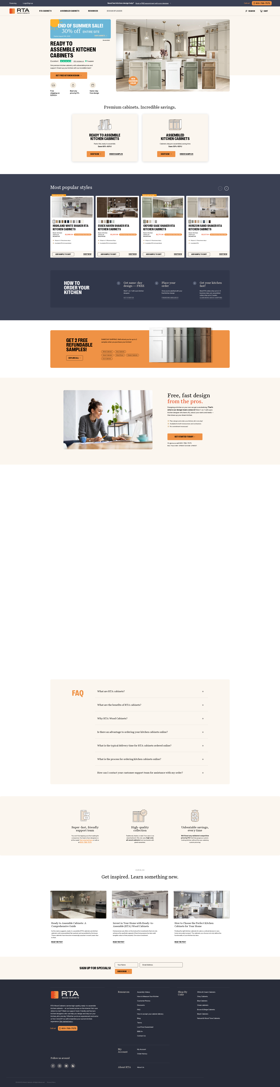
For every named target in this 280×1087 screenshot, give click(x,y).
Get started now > (66, 1021)
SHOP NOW (94, 154)
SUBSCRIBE (122, 971)
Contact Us (141, 1036)
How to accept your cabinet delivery (150, 1014)
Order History (142, 1054)
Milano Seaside (269, 652)
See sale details (106, 40)
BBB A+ (140, 1031)
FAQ (138, 1009)
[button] (226, 188)
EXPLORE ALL (73, 358)
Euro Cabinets (107, 358)
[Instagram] (59, 1066)
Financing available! (170, 298)
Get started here (86, 840)
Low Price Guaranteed (145, 1027)
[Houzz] (73, 1066)
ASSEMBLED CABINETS (69, 11)
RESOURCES (93, 11)
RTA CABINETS (45, 11)
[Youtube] (66, 1066)
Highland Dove (89, 652)
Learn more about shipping (211, 298)
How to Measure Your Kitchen (148, 996)
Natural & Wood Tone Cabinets (208, 1018)
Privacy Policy (51, 1082)
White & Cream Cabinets (206, 992)
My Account (141, 1049)
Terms (139, 1023)
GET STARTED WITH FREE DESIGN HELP (140, 597)
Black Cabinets (202, 1014)
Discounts (141, 1005)
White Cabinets (107, 351)
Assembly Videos (143, 992)
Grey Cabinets (120, 351)
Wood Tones (119, 355)
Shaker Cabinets (132, 355)
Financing (13, 3)
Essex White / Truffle (9, 652)
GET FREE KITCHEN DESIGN (67, 75)
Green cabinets (202, 1005)
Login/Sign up (28, 3)
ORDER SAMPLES (116, 154)
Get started (129, 298)
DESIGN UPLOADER (114, 11)
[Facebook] (53, 1066)
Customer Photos (143, 1001)
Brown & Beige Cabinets (206, 1009)
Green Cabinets (107, 355)
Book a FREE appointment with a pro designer (152, 3)
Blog (139, 1018)
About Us (140, 1067)
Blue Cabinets (202, 1001)
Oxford (216, 24)
